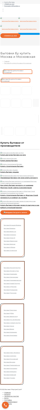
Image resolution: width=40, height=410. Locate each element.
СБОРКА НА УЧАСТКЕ (11, 396)
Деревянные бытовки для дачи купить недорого (19, 178)
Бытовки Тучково (9, 378)
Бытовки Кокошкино (10, 368)
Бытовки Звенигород (11, 316)
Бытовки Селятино (10, 356)
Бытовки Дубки (9, 313)
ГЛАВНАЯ (7, 392)
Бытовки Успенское (10, 250)
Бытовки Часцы (9, 326)
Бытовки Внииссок (10, 231)
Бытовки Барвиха (9, 228)
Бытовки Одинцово (10, 286)
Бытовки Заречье (9, 244)
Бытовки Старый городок (12, 323)
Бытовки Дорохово (10, 293)
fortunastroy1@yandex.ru (12, 6)
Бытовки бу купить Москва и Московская (17, 63)
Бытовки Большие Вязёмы (12, 225)
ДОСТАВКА (8, 400)
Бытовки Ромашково (10, 290)
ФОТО (6, 398)
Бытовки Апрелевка (10, 335)
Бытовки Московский (11, 359)
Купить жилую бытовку (9, 161)
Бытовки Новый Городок (12, 283)
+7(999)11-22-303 (9, 4)
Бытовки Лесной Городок (12, 267)
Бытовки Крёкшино (10, 371)
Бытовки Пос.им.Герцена (12, 319)
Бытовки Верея (9, 329)
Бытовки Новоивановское (12, 280)
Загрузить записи (20, 212)
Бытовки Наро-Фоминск (12, 352)
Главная (6, 61)
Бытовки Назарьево (10, 274)
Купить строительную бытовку (11, 166)
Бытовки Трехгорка (10, 310)
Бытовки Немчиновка (11, 277)
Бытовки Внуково (9, 362)
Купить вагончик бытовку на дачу (13, 155)
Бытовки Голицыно (10, 234)
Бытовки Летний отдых (11, 271)
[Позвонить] (5, 405)
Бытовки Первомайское (12, 365)
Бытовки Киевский (10, 375)
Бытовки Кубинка (9, 247)
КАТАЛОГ (7, 394)
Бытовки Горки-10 (9, 238)
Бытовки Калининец (10, 332)
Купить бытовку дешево (9, 172)
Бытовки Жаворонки (10, 241)
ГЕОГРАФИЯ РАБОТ (10, 402)
